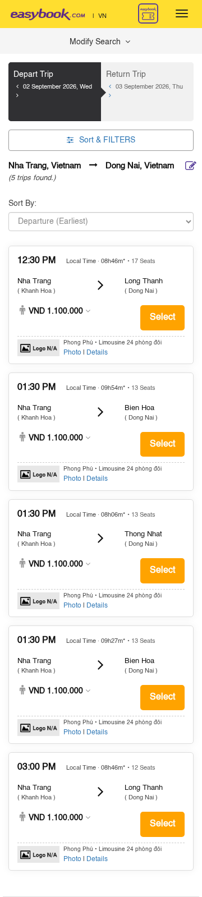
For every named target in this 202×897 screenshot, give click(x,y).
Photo (72, 352)
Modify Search (96, 42)
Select (162, 317)
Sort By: (22, 204)
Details (97, 352)
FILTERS (107, 140)
